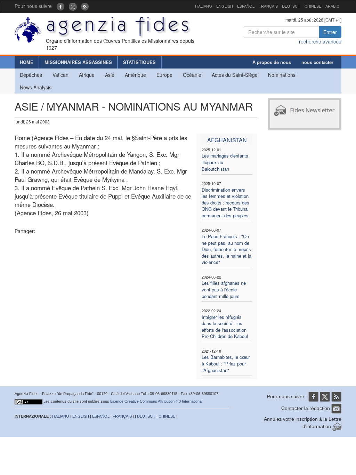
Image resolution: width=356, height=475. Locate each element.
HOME (26, 62)
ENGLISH (224, 6)
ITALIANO (203, 6)
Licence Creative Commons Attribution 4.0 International (156, 401)
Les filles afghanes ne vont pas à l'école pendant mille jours (224, 289)
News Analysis (35, 87)
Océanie (192, 74)
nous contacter (317, 62)
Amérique (135, 74)
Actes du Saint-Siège (235, 74)
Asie (109, 74)
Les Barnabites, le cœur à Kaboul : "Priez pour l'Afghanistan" (226, 363)
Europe (164, 74)
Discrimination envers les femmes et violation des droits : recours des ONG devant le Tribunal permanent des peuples (225, 202)
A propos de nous (271, 62)
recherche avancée (320, 41)
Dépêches (31, 74)
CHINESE (313, 6)
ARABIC (332, 6)
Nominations (282, 74)
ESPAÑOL (245, 6)
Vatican (60, 74)
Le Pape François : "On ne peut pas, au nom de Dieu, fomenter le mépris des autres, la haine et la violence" (226, 249)
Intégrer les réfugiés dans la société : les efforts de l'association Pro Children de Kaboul (225, 327)
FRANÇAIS (268, 6)
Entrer (330, 32)
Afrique (87, 74)
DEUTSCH (291, 6)
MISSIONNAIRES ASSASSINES (78, 62)
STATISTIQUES (139, 62)
